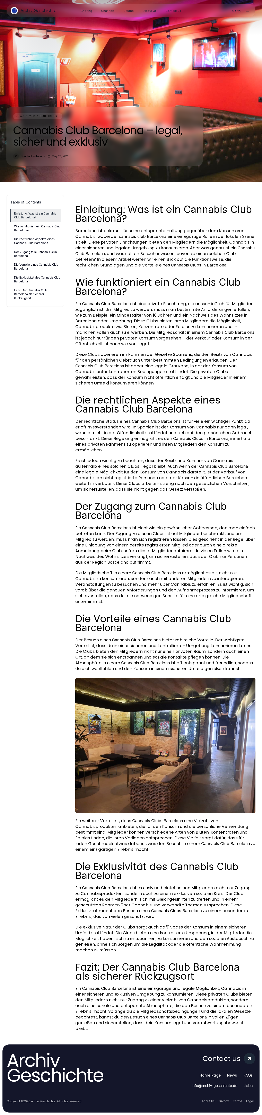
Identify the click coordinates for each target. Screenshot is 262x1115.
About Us (208, 1101)
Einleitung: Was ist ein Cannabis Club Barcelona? (35, 215)
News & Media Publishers (38, 116)
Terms (237, 1101)
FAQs (248, 1075)
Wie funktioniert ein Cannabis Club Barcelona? (37, 228)
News (232, 1075)
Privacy (224, 1101)
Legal (250, 1101)
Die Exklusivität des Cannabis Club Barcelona (37, 279)
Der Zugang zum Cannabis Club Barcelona (35, 253)
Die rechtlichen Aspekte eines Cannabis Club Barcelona (34, 241)
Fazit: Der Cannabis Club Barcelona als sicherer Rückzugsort (30, 294)
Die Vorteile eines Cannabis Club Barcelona (36, 266)
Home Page (210, 1075)
